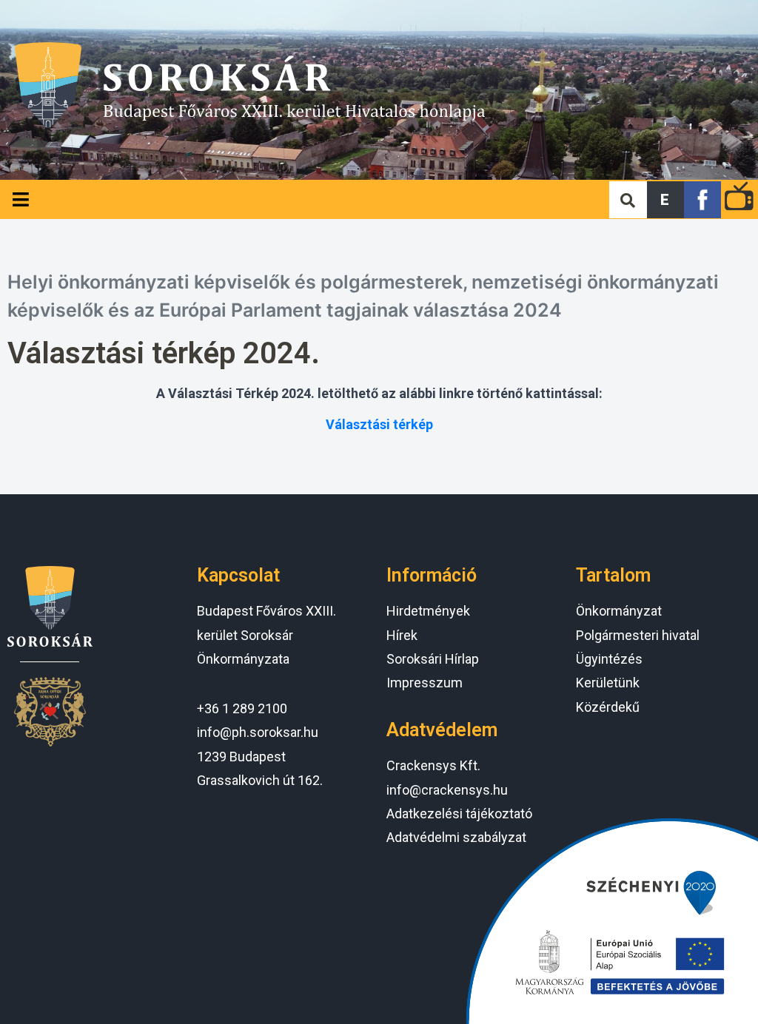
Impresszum (424, 682)
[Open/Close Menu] (20, 199)
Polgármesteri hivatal (638, 635)
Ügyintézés (609, 659)
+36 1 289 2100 (242, 708)
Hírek (401, 635)
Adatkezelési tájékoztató (459, 813)
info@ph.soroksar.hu (257, 732)
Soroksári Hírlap (432, 659)
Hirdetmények (428, 611)
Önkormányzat (619, 611)
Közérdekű (608, 707)
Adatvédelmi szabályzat (456, 837)
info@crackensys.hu (447, 790)
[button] (665, 199)
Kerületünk (608, 682)
